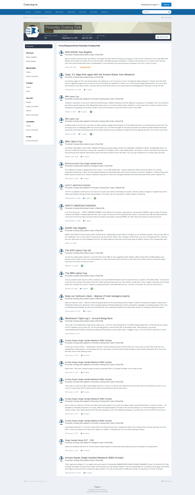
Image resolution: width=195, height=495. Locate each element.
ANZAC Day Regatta (75, 228)
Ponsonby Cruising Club (74, 55)
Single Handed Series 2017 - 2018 (79, 440)
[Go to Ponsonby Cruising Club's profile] (61, 53)
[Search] (168, 12)
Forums (28, 12)
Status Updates (31, 57)
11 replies (85, 178)
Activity (37, 12)
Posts (28, 91)
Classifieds (71, 12)
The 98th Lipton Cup (76, 273)
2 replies (84, 288)
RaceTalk (99, 55)
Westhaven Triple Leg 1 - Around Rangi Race (89, 318)
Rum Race (82, 12)
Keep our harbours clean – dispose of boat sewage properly (97, 296)
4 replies (87, 198)
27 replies (86, 450)
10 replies (88, 311)
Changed (94, 166)
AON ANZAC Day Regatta (78, 52)
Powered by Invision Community (97, 492)
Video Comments (32, 76)
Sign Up (166, 4)
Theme (97, 487)
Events (28, 126)
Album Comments (32, 115)
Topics (28, 87)
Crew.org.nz (31, 4)
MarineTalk (120, 188)
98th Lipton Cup (72, 96)
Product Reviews (32, 141)
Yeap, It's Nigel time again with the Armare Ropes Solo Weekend (99, 74)
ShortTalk (99, 77)
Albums (28, 110)
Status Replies (31, 61)
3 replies (88, 90)
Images (28, 102)
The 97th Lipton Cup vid (78, 250)
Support (104, 12)
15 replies (86, 355)
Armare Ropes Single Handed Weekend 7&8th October (88, 340)
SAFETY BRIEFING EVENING (78, 185)
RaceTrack (59, 12)
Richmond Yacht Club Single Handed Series (83, 163)
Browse (48, 12)
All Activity (29, 46)
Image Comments (32, 106)
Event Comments (32, 130)
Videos (28, 72)
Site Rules (93, 12)
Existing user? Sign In (149, 5)
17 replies (83, 112)
